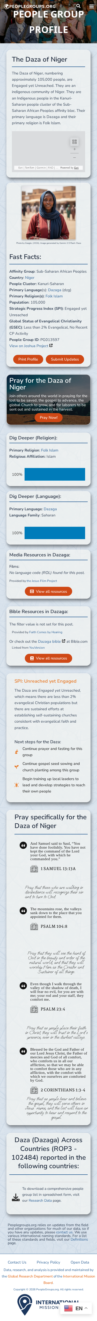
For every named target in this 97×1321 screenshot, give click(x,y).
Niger (29, 277)
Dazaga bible (50, 641)
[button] (78, 6)
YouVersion (37, 648)
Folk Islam (54, 296)
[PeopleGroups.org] (30, 6)
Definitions (79, 1239)
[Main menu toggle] (91, 6)
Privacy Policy (48, 1262)
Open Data (80, 1262)
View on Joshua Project (29, 345)
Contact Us (17, 1262)
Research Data (40, 1200)
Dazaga (54, 289)
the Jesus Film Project (42, 581)
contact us (64, 1232)
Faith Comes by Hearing (45, 632)
